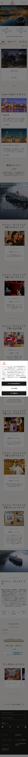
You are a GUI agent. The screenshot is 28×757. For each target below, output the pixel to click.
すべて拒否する (14, 393)
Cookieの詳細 (14, 388)
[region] (14, 378)
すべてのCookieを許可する (14, 383)
